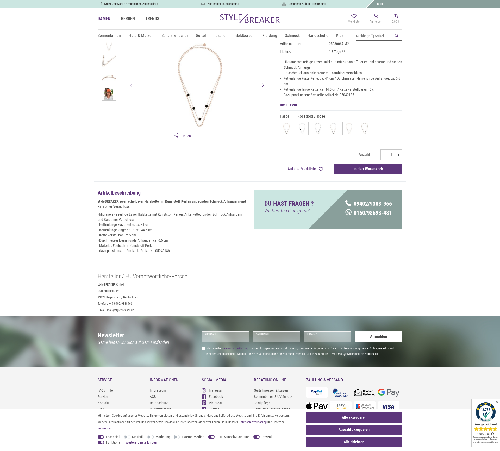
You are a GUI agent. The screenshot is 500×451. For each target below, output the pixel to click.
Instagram (216, 390)
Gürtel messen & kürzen (271, 390)
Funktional (113, 442)
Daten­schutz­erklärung (253, 422)
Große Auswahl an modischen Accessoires (131, 4)
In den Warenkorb (368, 168)
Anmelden (378, 336)
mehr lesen (288, 104)
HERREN (128, 18)
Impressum (158, 390)
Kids (339, 35)
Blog (380, 4)
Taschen (221, 35)
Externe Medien (193, 437)
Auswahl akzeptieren (354, 430)
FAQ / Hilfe (105, 390)
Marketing (162, 437)
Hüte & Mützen (141, 35)
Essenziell (113, 437)
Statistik (137, 437)
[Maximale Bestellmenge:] (398, 155)
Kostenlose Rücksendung (223, 4)
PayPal (266, 437)
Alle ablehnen (354, 442)
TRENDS (152, 18)
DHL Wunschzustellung (233, 437)
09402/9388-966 (373, 204)
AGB (153, 396)
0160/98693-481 (373, 213)
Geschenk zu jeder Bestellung (307, 4)
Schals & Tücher (174, 35)
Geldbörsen (244, 35)
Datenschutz (159, 403)
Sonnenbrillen (109, 35)
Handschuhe (318, 35)
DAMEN (104, 18)
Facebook (216, 396)
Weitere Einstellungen (141, 442)
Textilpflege (262, 403)
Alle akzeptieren (354, 417)
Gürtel (201, 35)
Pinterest (215, 403)
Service (103, 396)
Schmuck (292, 35)
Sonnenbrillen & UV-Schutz (273, 396)
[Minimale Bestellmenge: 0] (384, 155)
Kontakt (103, 403)
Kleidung (269, 35)
